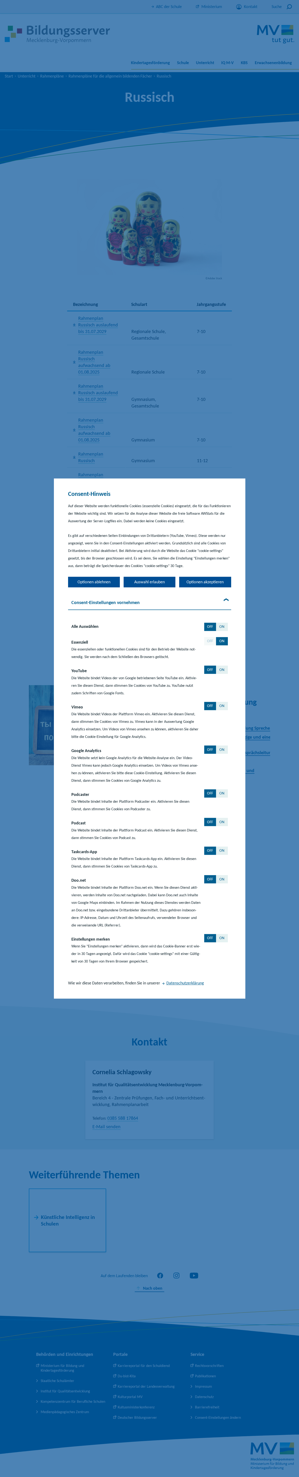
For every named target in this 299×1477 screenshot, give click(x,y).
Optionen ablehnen (94, 581)
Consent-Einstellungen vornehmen (105, 602)
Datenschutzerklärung (185, 983)
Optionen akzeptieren (205, 581)
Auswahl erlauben (149, 581)
